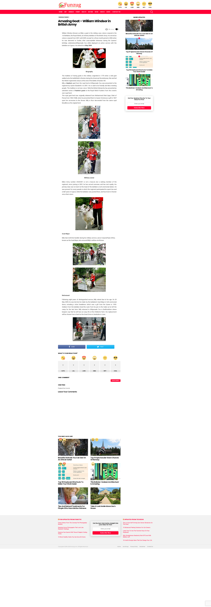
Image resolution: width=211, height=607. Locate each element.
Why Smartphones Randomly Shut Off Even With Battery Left (137, 536)
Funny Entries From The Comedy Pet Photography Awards (72, 523)
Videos (102, 12)
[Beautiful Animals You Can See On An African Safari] (73, 447)
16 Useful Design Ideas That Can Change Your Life (137, 540)
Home (60, 12)
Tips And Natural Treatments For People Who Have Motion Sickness (72, 507)
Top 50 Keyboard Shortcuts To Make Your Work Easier (70, 483)
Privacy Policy (134, 546)
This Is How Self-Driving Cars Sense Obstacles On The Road (137, 523)
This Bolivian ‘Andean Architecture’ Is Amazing (104, 483)
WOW (96, 12)
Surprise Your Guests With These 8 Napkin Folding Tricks (72, 533)
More (108, 12)
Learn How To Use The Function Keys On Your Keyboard (136, 531)
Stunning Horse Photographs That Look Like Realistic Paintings (70, 528)
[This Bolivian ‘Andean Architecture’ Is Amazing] (105, 471)
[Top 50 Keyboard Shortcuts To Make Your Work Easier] (73, 471)
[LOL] (93, 439)
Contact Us (116, 12)
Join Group (125, 546)
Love (132, 7)
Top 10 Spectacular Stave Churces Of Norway (104, 458)
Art (65, 12)
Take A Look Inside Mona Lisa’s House (102, 507)
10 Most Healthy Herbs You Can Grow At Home (71, 537)
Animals (71, 12)
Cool (150, 7)
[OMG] (64, 439)
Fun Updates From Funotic (71, 519)
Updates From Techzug (134, 519)
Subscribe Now (139, 108)
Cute (120, 7)
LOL (126, 7)
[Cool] (60, 464)
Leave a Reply (115, 380)
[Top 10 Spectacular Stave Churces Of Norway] (105, 447)
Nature (90, 12)
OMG (138, 7)
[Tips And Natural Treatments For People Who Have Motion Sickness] (73, 495)
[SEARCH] (151, 12)
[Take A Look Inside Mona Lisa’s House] (105, 495)
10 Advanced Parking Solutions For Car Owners (136, 527)
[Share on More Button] (117, 347)
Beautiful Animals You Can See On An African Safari (72, 458)
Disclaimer (142, 546)
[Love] (60, 439)
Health (84, 12)
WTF (144, 7)
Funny (78, 12)
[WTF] (96, 439)
